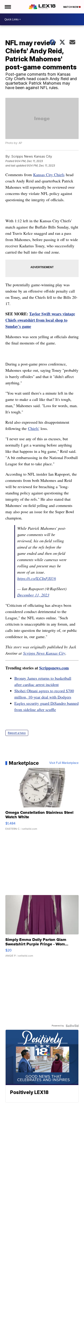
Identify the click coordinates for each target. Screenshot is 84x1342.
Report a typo (17, 733)
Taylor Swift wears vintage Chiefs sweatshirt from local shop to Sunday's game (40, 320)
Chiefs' (33, 428)
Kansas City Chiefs (49, 174)
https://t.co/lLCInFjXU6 (36, 578)
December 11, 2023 (33, 595)
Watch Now (71, 7)
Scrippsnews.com (54, 668)
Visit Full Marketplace (64, 763)
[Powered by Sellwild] (72, 1025)
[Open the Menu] (7, 6)
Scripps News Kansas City (44, 653)
